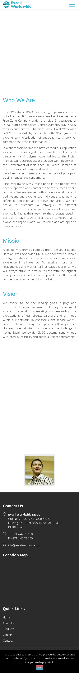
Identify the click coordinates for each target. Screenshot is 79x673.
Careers (7, 635)
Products (8, 629)
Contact (8, 640)
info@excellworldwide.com (24, 545)
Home (7, 617)
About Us (8, 623)
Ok (39, 667)
